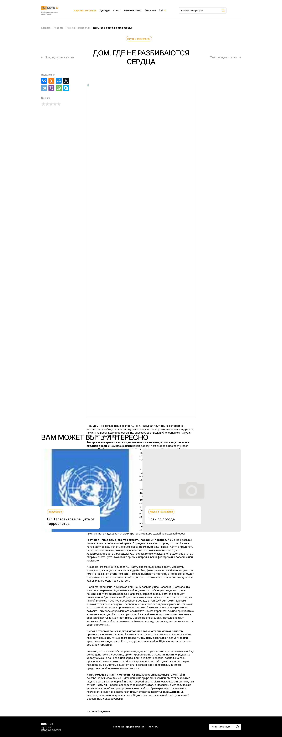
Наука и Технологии (138, 38)
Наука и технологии (85, 10)
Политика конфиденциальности (129, 727)
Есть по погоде (161, 519)
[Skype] (66, 88)
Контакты (153, 727)
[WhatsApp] (59, 88)
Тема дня (150, 10)
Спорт (116, 10)
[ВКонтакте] (44, 81)
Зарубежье (55, 511)
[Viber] (51, 88)
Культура (104, 10)
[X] (66, 81)
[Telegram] (44, 88)
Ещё (161, 10)
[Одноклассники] (51, 81)
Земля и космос (132, 10)
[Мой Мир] (59, 81)
